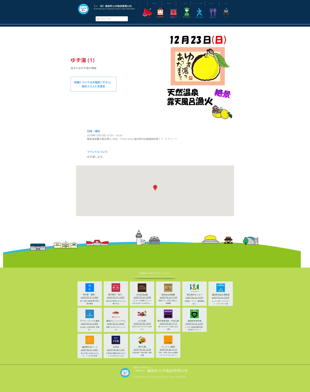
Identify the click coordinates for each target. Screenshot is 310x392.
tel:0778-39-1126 (115, 350)
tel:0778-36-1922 (142, 323)
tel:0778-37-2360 (89, 297)
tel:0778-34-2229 (142, 349)
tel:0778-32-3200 (142, 297)
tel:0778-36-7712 (168, 323)
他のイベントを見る (93, 86)
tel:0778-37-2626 (115, 324)
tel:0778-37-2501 (89, 350)
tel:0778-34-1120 (168, 297)
